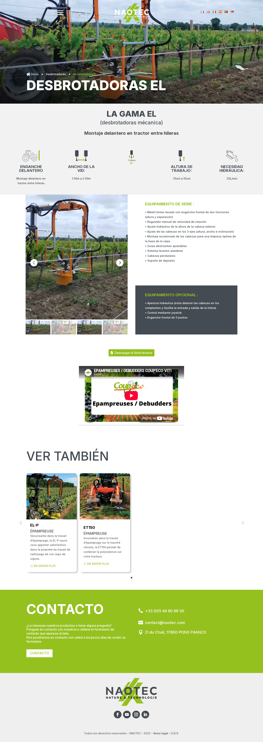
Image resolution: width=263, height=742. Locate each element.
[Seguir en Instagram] (136, 714)
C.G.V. (175, 733)
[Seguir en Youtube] (127, 714)
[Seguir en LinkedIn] (145, 714)
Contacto (39, 653)
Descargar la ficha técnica (133, 353)
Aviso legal (160, 733)
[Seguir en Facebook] (117, 714)
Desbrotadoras (56, 74)
